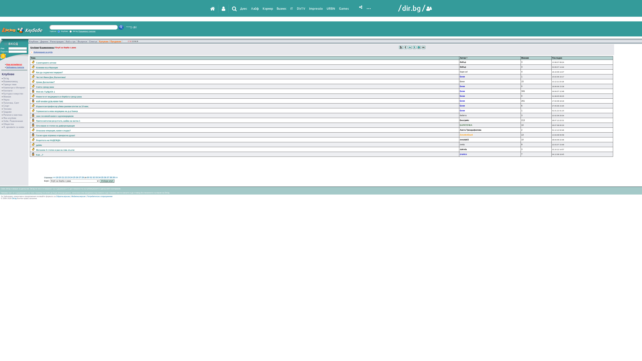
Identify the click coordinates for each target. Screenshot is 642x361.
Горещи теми (9, 84)
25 (74, 177)
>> (116, 177)
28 (83, 177)
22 (66, 177)
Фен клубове (9, 118)
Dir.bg (6, 78)
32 (94, 177)
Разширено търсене (86, 31)
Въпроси (82, 41)
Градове (7, 112)
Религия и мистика (12, 115)
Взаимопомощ (10, 81)
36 (105, 177)
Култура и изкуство (13, 93)
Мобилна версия (78, 196)
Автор (463, 58)
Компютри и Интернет (14, 87)
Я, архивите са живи (13, 127)
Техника (7, 109)
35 (102, 177)
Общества (8, 124)
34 (99, 177)
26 (77, 177)
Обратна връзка (63, 196)
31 (91, 177)
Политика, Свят (11, 103)
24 (71, 177)
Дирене (44, 41)
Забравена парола (15, 67)
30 (88, 177)
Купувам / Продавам (110, 41)
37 (108, 177)
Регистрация (57, 41)
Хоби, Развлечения (13, 121)
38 (111, 177)
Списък (93, 41)
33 (96, 177)
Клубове (33, 41)
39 (114, 177)
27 (80, 177)
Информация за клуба (43, 52)
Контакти (7, 90)
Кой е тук (71, 41)
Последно (557, 58)
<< (54, 177)
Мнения (7, 96)
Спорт (6, 106)
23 (68, 177)
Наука (6, 99)
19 (57, 177)
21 (63, 177)
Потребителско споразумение (100, 196)
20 (60, 177)
